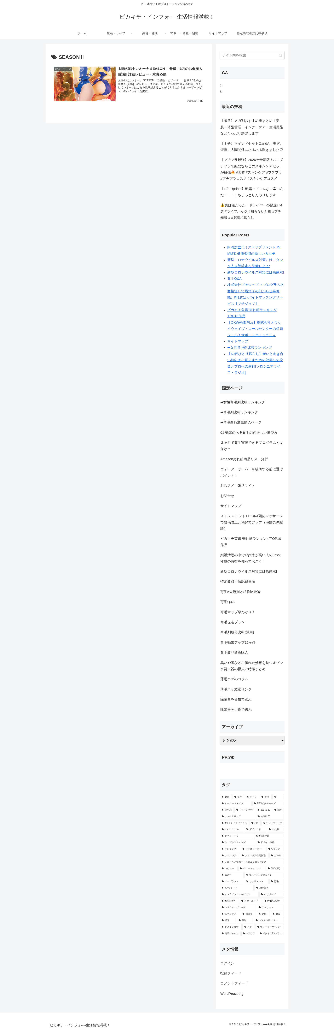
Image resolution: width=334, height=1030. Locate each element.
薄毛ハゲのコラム (234, 679)
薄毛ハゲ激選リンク (236, 689)
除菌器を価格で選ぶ (236, 699)
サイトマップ (237, 341)
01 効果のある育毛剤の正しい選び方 (248, 433)
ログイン (227, 963)
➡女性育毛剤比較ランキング (249, 347)
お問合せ (227, 496)
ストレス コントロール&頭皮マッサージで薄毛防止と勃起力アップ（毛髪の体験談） (251, 522)
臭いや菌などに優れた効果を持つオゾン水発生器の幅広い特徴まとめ (251, 666)
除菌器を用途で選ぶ (236, 710)
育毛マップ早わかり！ (237, 612)
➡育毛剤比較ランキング (239, 412)
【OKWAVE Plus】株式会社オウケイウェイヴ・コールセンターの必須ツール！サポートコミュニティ (255, 329)
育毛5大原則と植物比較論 (240, 592)
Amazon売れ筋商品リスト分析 (244, 459)
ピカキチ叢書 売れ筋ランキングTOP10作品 (250, 542)
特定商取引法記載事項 (237, 581)
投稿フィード (230, 973)
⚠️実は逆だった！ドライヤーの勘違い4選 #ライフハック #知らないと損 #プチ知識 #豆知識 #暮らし (251, 211)
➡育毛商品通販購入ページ (241, 422)
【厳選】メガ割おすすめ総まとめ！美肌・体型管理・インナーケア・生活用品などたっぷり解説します (251, 127)
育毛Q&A (234, 279)
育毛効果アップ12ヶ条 (238, 642)
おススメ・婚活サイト (237, 486)
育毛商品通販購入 (234, 652)
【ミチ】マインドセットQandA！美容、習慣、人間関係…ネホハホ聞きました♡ (251, 147)
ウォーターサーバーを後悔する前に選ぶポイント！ (251, 472)
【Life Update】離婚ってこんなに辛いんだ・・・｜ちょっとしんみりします (251, 192)
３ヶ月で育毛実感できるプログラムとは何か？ (251, 446)
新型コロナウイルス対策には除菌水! (255, 272)
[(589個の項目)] (278, 797)
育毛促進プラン (232, 622)
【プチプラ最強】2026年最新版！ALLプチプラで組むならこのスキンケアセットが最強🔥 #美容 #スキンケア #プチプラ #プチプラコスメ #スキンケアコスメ (251, 169)
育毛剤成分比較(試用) (237, 632)
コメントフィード (234, 983)
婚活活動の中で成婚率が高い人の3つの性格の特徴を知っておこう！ (250, 558)
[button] (280, 55)
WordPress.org (232, 994)
